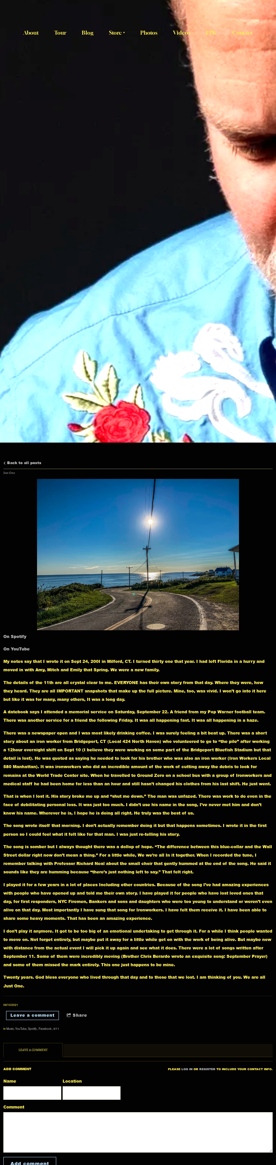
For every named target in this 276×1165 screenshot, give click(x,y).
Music (10, 1028)
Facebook (45, 1028)
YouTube (21, 1028)
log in (187, 1069)
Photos (149, 32)
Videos (182, 32)
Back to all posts (23, 462)
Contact (242, 32)
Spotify (32, 1028)
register (207, 1069)
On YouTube (16, 649)
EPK (211, 32)
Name (9, 1081)
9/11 (56, 1028)
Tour (60, 32)
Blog (88, 32)
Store (115, 32)
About (31, 32)
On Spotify (14, 636)
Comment (13, 1107)
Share (80, 1015)
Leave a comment (32, 1015)
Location (72, 1081)
